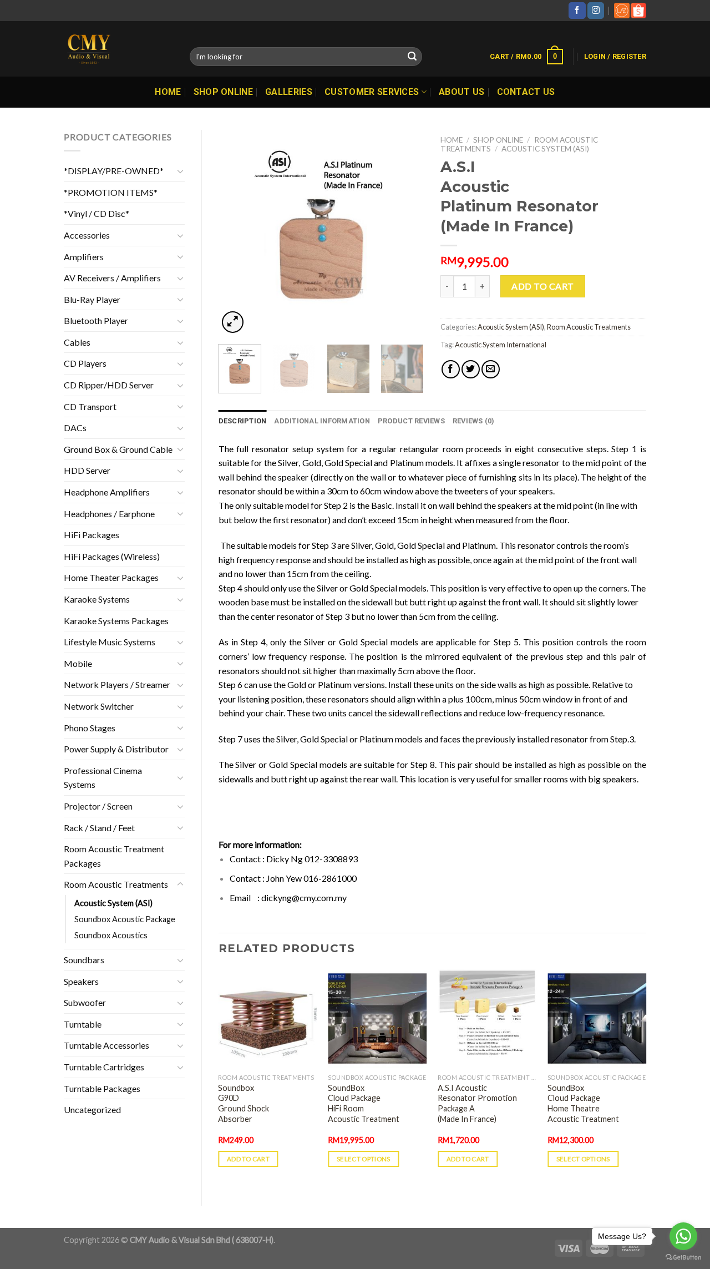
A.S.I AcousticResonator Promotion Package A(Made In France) (477, 1103)
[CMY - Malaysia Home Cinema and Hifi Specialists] (118, 49)
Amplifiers (84, 256)
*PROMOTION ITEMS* (111, 192)
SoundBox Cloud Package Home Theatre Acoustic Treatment (583, 1103)
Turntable (83, 1024)
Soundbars (84, 959)
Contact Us (526, 92)
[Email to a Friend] (490, 369)
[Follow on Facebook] (577, 10)
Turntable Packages (102, 1088)
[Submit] (412, 56)
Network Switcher (99, 706)
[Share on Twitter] (471, 369)
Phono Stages (89, 727)
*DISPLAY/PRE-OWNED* (114, 170)
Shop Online (223, 92)
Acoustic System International (500, 344)
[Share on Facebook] (451, 369)
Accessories (87, 235)
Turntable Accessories (106, 1045)
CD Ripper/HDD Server (109, 385)
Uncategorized (92, 1109)
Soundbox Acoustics (111, 935)
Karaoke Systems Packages (116, 620)
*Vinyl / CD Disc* (96, 213)
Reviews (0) (474, 421)
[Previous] (236, 232)
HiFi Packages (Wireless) (112, 556)
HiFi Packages (91, 534)
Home (168, 92)
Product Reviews (411, 421)
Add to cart (542, 286)
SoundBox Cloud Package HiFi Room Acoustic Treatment (363, 1103)
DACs (75, 427)
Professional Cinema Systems (103, 777)
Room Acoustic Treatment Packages (114, 855)
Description (243, 421)
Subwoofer (85, 1002)
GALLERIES (288, 92)
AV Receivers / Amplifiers (112, 277)
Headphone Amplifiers (107, 492)
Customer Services (371, 92)
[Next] (406, 232)
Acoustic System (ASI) (113, 903)
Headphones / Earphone (109, 513)
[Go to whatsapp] (683, 1236)
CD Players (85, 363)
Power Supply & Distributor (116, 749)
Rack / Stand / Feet (99, 827)
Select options (363, 1158)
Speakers (81, 981)
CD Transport (90, 406)
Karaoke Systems (97, 599)
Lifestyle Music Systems (109, 641)
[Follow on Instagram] (595, 10)
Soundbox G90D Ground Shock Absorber (243, 1103)
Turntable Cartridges (104, 1066)
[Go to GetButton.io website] (683, 1257)
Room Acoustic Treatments (116, 884)
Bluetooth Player (96, 320)
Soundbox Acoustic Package (124, 919)
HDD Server (87, 470)
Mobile (78, 663)
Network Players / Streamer (117, 684)
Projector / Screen (98, 806)
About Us (462, 92)
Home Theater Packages (111, 577)
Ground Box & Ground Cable (118, 449)
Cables (77, 342)
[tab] (243, 421)
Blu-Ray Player (92, 299)
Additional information (322, 421)
